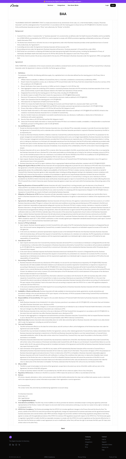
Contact (104, 436)
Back (63, 428)
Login (107, 5)
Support (104, 442)
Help (103, 450)
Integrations (61, 5)
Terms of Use (113, 457)
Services (50, 5)
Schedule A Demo (107, 444)
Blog (86, 447)
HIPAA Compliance (49, 457)
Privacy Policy (82, 457)
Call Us (104, 439)
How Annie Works (73, 5)
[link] (77, 1)
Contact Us (105, 447)
